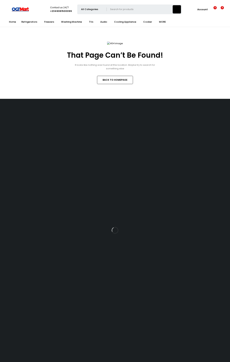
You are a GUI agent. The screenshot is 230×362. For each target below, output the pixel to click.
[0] (219, 9)
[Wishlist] (212, 9)
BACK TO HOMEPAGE (115, 80)
